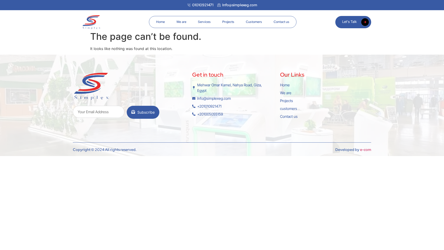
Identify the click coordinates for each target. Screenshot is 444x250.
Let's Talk (349, 21)
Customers (254, 22)
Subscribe (146, 112)
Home (160, 22)
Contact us (281, 22)
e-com (365, 149)
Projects (228, 22)
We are (181, 22)
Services (204, 22)
